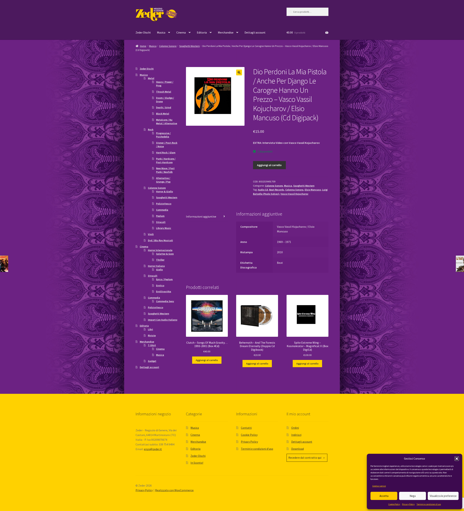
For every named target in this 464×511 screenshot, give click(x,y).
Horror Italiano (156, 266)
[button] (457, 458)
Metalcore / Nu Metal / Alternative (166, 121)
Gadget (152, 361)
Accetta (384, 496)
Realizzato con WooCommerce (174, 490)
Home (143, 46)
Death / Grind (163, 107)
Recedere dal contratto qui (304, 457)
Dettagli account (255, 32)
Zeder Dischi (143, 32)
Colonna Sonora (294, 189)
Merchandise (225, 32)
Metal (151, 78)
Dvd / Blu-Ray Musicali (160, 240)
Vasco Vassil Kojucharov (294, 193)
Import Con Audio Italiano (162, 319)
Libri (150, 329)
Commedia (162, 209)
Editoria (202, 32)
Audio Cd (263, 189)
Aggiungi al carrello (269, 165)
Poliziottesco (163, 203)
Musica (161, 32)
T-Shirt (152, 345)
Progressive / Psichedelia (163, 135)
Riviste (152, 335)
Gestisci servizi (379, 486)
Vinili (151, 234)
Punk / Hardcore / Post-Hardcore (165, 160)
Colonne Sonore (168, 46)
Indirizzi (296, 435)
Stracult (160, 222)
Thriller (160, 259)
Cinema (181, 32)
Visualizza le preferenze (443, 496)
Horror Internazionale (160, 250)
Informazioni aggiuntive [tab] (201, 216)
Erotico (160, 285)
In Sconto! (196, 462)
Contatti (246, 427)
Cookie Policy (394, 504)
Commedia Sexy (165, 301)
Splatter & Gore (165, 253)
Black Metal (162, 113)
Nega (413, 496)
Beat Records (276, 189)
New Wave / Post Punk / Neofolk (165, 170)
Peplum (160, 216)
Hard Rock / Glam (165, 152)
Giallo (159, 269)
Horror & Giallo (164, 191)
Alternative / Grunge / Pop (163, 179)
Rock (150, 129)
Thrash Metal (163, 91)
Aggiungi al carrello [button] (207, 360)
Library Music (163, 228)
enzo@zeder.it (153, 449)
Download (297, 448)
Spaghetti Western (189, 46)
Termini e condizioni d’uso (429, 504)
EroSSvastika (163, 291)
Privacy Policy (408, 504)
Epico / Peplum (164, 279)
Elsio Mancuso (313, 189)
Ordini (295, 427)
